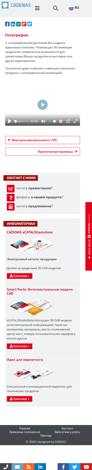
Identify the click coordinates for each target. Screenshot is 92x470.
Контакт (67, 428)
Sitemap (46, 435)
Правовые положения (24, 432)
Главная (24, 428)
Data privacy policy (67, 432)
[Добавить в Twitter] (29, 24)
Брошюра (21, 276)
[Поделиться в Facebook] (7, 24)
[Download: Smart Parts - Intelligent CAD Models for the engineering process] (31, 315)
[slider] (21, 121)
